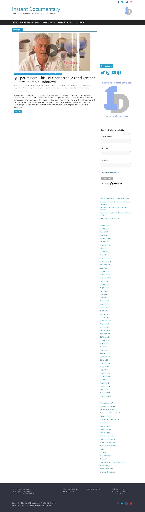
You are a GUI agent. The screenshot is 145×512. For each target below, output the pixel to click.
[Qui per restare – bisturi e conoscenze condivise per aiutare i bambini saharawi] (54, 34)
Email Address (106, 136)
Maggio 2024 (104, 225)
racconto (67, 88)
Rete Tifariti (74, 88)
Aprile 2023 (104, 232)
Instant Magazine (65, 22)
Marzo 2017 (104, 350)
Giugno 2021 (104, 271)
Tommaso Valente (106, 469)
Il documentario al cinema (109, 218)
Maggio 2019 (104, 304)
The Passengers (105, 465)
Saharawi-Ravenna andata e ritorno (112, 462)
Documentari (25, 22)
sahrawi (22, 91)
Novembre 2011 (105, 386)
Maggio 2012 (104, 383)
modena (49, 88)
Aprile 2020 (104, 291)
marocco (43, 88)
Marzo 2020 (104, 294)
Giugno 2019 (104, 301)
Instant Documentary (36, 9)
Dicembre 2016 (105, 357)
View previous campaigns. (110, 172)
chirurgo (78, 85)
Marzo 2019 (104, 311)
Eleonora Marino (106, 426)
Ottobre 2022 (104, 242)
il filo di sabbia (105, 433)
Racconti (103, 452)
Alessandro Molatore (107, 406)
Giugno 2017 (104, 340)
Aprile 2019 (104, 307)
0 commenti (47, 85)
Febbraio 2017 (105, 353)
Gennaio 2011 (105, 393)
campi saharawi (64, 85)
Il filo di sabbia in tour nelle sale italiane (114, 199)
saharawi (16, 91)
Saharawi (58, 74)
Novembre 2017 (105, 334)
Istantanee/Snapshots (108, 439)
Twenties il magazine (107, 472)
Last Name (104, 160)
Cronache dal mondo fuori (109, 419)
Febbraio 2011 (105, 390)
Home (15, 22)
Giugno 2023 (104, 229)
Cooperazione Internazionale (23, 74)
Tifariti (27, 91)
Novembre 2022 (105, 238)
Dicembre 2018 (105, 321)
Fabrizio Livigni (105, 429)
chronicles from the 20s (108, 410)
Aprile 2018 (104, 327)
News (51, 74)
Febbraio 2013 (105, 373)
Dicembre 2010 (105, 396)
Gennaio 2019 (105, 317)
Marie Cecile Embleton (108, 442)
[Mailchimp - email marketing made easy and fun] (112, 182)
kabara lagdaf (36, 88)
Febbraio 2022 (105, 258)
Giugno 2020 (104, 284)
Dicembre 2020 (105, 275)
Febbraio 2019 (105, 314)
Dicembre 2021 (105, 261)
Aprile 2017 (104, 347)
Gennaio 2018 (105, 330)
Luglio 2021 (104, 268)
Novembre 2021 (105, 265)
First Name (104, 148)
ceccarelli (73, 85)
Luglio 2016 (104, 370)
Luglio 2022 (104, 248)
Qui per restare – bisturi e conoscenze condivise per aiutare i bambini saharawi (54, 79)
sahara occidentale (84, 88)
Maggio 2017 (104, 344)
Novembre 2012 (105, 376)
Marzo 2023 (104, 235)
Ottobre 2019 (104, 298)
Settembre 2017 (105, 337)
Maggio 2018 (104, 324)
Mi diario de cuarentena (108, 446)
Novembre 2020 (105, 278)
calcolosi (56, 85)
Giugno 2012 (104, 380)
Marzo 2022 (104, 255)
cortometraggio (105, 416)
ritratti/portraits (105, 456)
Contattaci (80, 22)
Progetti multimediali (44, 22)
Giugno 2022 (104, 252)
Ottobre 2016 (104, 360)
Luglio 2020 (104, 281)
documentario (27, 88)
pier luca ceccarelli (58, 88)
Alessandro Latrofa (106, 403)
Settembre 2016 (105, 363)
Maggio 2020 (104, 288)
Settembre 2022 (105, 245)
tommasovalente (35, 85)
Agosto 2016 (104, 367)
